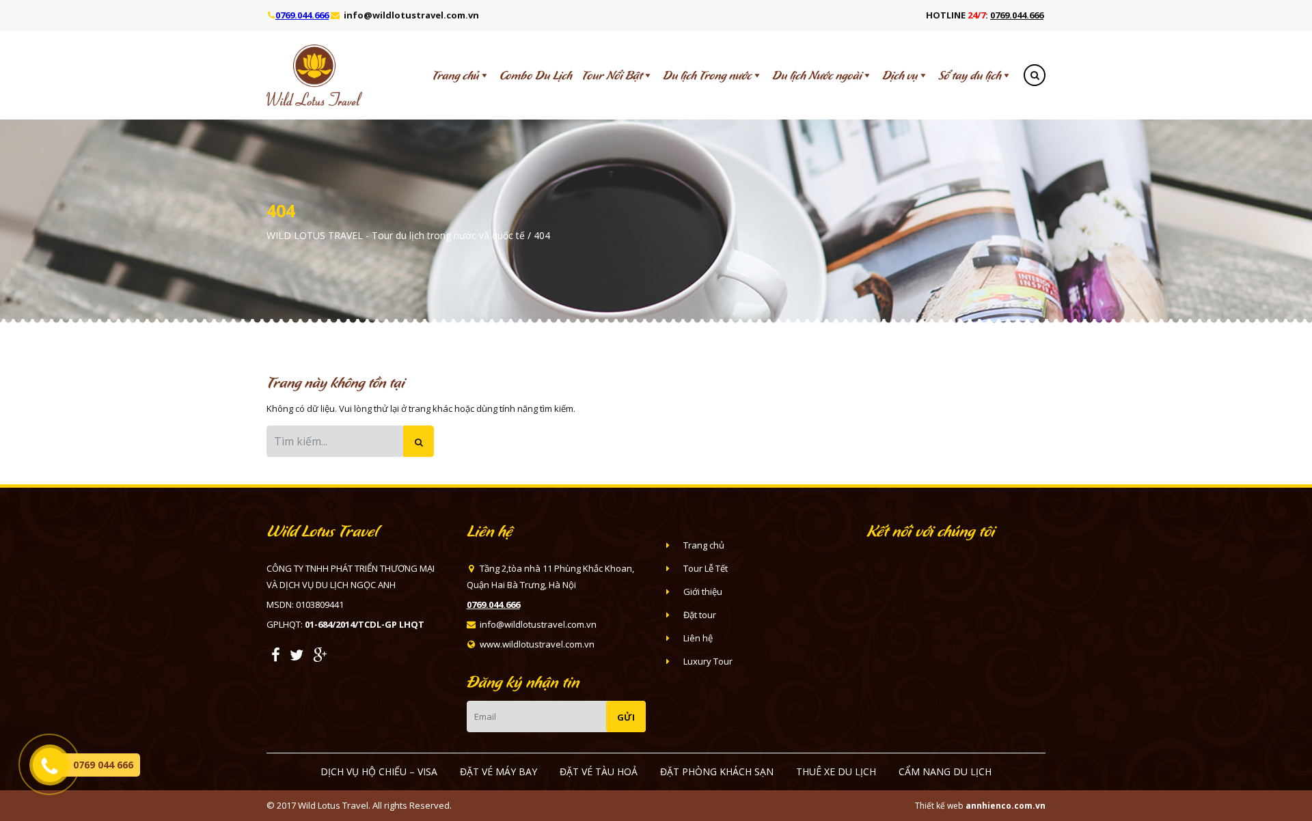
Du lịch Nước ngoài (817, 75)
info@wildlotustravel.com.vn (411, 15)
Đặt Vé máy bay (498, 771)
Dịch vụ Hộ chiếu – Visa (378, 771)
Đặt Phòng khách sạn (717, 771)
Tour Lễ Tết (705, 568)
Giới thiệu (702, 591)
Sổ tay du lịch (969, 75)
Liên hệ (698, 638)
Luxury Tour (708, 661)
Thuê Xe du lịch (836, 771)
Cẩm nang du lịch (945, 771)
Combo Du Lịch (536, 75)
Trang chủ (455, 75)
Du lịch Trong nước (707, 75)
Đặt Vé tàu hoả (599, 771)
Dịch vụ (900, 75)
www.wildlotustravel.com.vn (537, 644)
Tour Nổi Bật (612, 75)
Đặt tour (699, 615)
